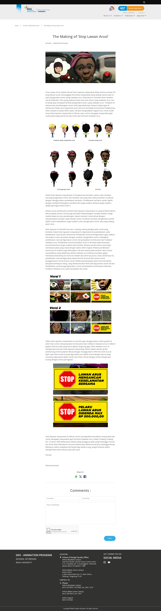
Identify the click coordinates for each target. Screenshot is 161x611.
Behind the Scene (61, 43)
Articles (48, 43)
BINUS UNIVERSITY (129, 13)
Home (17, 26)
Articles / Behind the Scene (31, 26)
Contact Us (141, 13)
